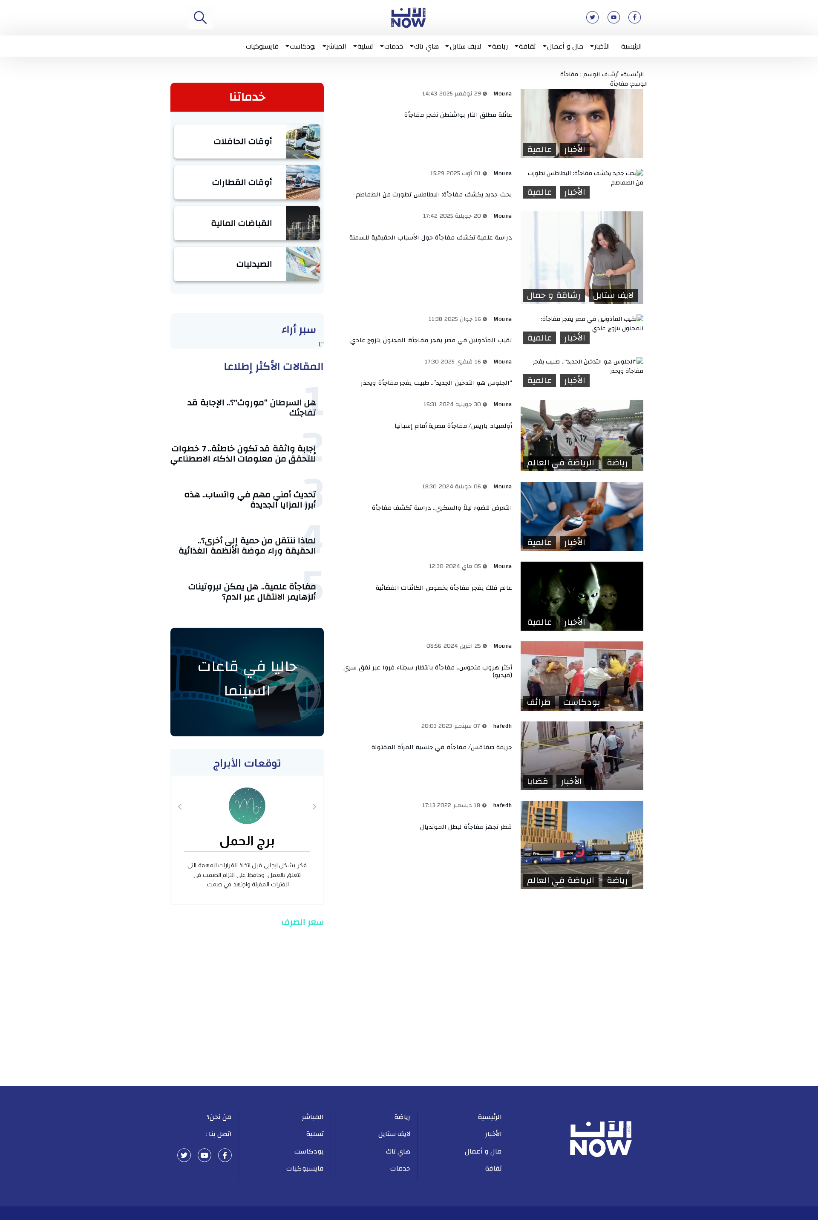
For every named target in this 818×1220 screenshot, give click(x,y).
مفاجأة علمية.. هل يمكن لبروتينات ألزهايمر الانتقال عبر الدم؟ (252, 592)
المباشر (336, 46)
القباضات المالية (242, 223)
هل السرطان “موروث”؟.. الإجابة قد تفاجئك (251, 408)
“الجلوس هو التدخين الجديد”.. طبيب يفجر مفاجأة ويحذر (436, 383)
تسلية (365, 46)
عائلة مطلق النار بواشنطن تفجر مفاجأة (458, 115)
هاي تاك (426, 46)
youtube (204, 1155)
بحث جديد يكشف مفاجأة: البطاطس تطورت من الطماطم (434, 194)
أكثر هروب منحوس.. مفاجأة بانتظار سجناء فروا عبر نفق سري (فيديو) (427, 671)
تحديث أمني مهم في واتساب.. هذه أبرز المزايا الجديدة (250, 500)
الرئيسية (631, 46)
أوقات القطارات (242, 182)
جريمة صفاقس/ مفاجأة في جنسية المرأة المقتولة (442, 747)
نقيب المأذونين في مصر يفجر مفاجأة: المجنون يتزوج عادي (431, 340)
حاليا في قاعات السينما (247, 678)
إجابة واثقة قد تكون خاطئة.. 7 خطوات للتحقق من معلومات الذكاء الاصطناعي (243, 454)
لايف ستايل (465, 46)
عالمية (539, 149)
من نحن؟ (219, 1116)
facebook (225, 1155)
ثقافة (527, 46)
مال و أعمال (565, 46)
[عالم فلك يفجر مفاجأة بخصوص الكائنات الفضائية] (582, 596)
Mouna (502, 93)
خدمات (393, 46)
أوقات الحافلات (243, 141)
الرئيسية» (634, 74)
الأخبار (602, 46)
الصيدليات (254, 264)
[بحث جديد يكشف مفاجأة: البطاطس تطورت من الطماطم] (582, 178)
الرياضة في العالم (560, 462)
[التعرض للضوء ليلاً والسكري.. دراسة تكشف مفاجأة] (582, 516)
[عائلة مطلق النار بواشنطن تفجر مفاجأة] (582, 123)
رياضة (500, 46)
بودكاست (303, 46)
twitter (184, 1155)
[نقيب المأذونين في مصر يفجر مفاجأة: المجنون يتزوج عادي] (582, 324)
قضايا (537, 781)
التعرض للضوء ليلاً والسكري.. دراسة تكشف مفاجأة (441, 507)
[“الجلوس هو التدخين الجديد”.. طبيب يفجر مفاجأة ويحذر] (582, 366)
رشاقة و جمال (554, 295)
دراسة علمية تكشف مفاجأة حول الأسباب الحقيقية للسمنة (430, 237)
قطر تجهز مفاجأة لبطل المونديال (466, 827)
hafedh (502, 726)
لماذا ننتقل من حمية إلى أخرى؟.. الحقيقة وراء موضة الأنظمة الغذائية (247, 546)
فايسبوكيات (262, 46)
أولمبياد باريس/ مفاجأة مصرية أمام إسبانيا (453, 426)
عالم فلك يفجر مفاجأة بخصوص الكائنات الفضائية (444, 588)
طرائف (539, 702)
